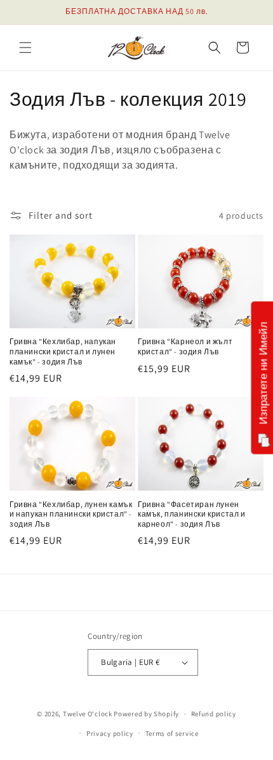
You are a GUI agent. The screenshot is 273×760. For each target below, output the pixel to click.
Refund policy (213, 713)
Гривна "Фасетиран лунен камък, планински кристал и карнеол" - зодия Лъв (192, 514)
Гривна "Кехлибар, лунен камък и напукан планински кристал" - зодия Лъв (71, 514)
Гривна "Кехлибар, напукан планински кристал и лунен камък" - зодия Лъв (63, 351)
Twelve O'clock (87, 713)
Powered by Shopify (146, 713)
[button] (25, 47)
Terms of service (172, 733)
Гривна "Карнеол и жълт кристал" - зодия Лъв (185, 346)
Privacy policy (109, 733)
